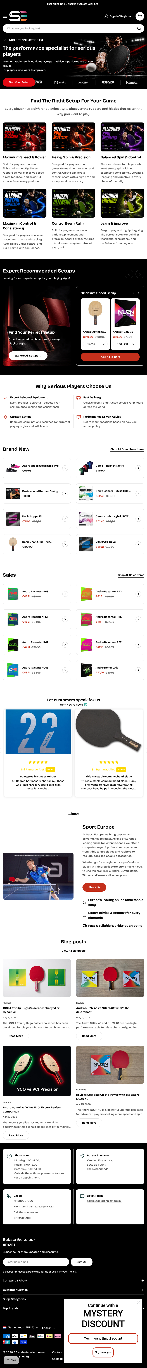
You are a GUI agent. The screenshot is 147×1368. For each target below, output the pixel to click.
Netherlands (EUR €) (21, 1327)
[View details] (65, 468)
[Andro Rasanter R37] (86, 645)
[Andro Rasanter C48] (13, 670)
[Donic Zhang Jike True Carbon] (13, 544)
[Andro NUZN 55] (125, 313)
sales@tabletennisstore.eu (104, 1200)
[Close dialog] (139, 1302)
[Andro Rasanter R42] (86, 594)
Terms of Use (48, 1271)
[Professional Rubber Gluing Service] (13, 493)
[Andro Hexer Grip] (86, 670)
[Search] (139, 28)
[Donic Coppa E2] (86, 544)
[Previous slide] (129, 274)
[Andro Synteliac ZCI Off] (95, 313)
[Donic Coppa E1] (13, 519)
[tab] (73, 815)
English (46, 1328)
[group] (73, 62)
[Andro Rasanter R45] (86, 619)
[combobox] (73, 28)
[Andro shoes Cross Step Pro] (13, 468)
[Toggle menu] (5, 16)
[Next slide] (140, 274)
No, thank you (103, 1352)
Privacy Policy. (68, 1271)
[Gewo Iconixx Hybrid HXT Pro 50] (86, 519)
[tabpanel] (73, 876)
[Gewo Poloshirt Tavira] (86, 468)
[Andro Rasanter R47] (13, 645)
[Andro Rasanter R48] (13, 594)
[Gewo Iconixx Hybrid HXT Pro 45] (86, 493)
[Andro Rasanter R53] (13, 619)
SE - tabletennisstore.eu (29, 1352)
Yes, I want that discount (103, 1338)
